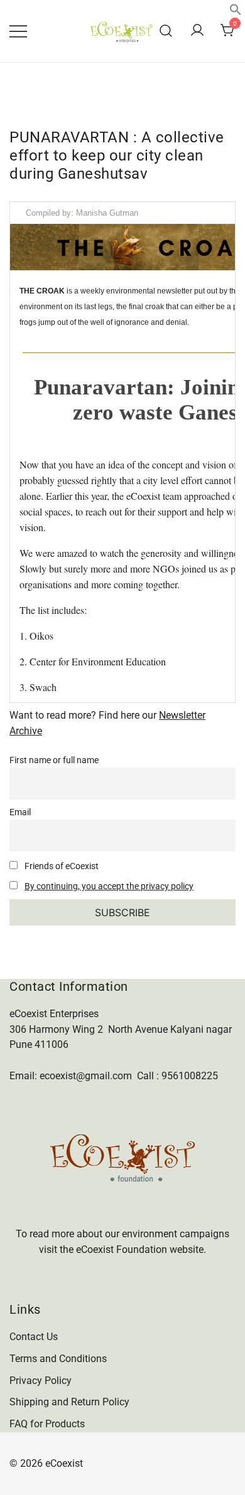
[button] (235, 12)
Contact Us (33, 1337)
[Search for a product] (166, 31)
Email (20, 812)
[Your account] (197, 31)
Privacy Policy (40, 1381)
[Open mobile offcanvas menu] (18, 31)
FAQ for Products (47, 1424)
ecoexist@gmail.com (86, 1076)
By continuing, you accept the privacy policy (108, 886)
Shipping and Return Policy (69, 1402)
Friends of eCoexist (61, 866)
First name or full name (54, 760)
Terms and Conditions (58, 1359)
